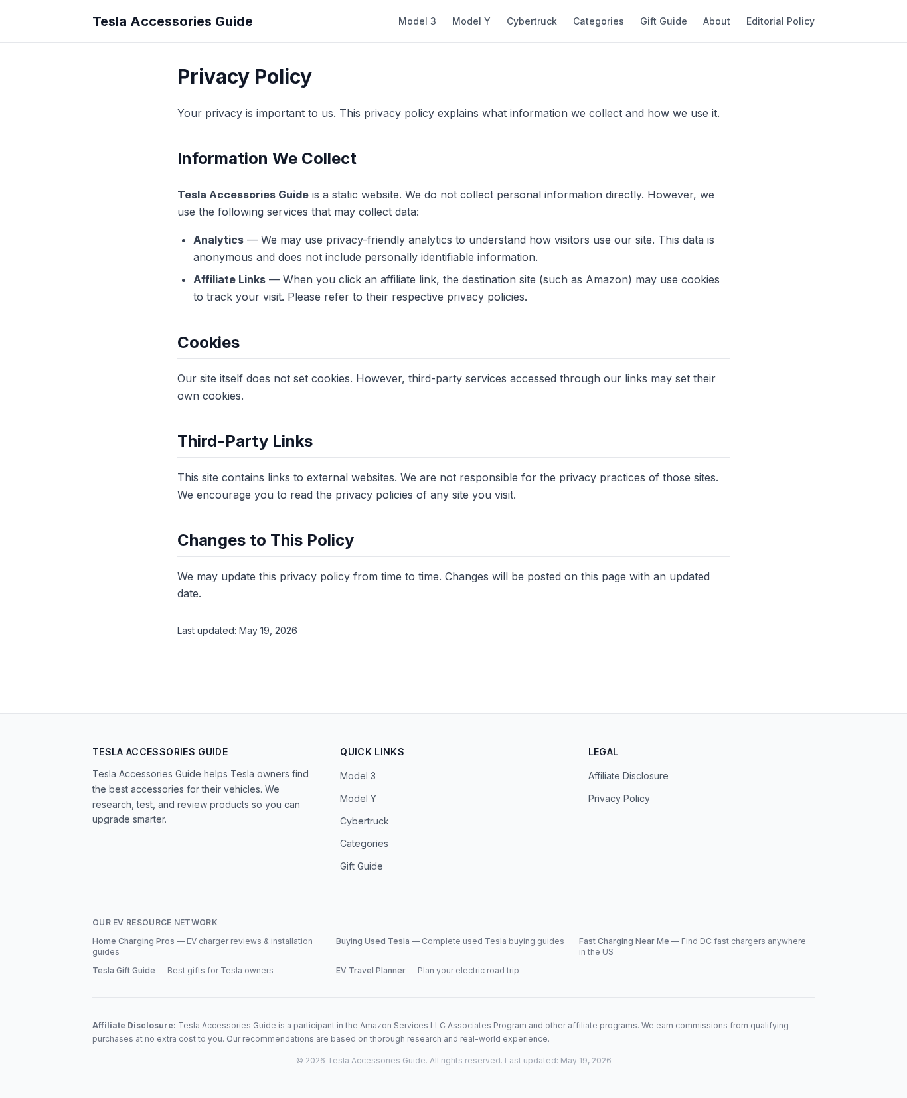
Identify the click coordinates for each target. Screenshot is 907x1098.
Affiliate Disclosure (628, 775)
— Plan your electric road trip (427, 970)
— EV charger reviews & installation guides (202, 946)
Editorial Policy (780, 21)
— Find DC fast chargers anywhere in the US (692, 946)
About (716, 21)
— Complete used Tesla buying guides (450, 941)
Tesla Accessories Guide (172, 21)
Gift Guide (663, 21)
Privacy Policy (619, 798)
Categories (598, 21)
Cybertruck (532, 21)
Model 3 (417, 21)
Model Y (471, 21)
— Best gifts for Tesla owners (183, 970)
